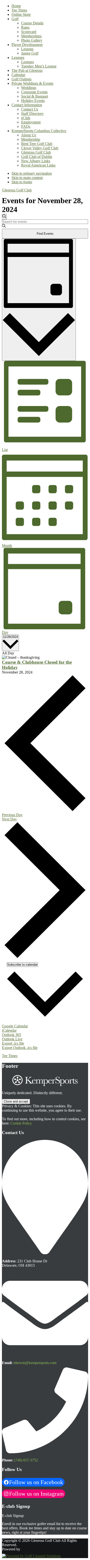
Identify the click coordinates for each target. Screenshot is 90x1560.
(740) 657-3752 (26, 1460)
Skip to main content (27, 178)
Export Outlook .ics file (19, 1048)
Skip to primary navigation (32, 173)
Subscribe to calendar (22, 964)
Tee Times (10, 1056)
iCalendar (9, 1030)
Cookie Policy (21, 1123)
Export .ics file (13, 1043)
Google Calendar (15, 1026)
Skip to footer (22, 182)
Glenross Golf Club (17, 190)
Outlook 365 (11, 1035)
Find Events (45, 233)
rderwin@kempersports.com (34, 1363)
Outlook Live (12, 1039)
